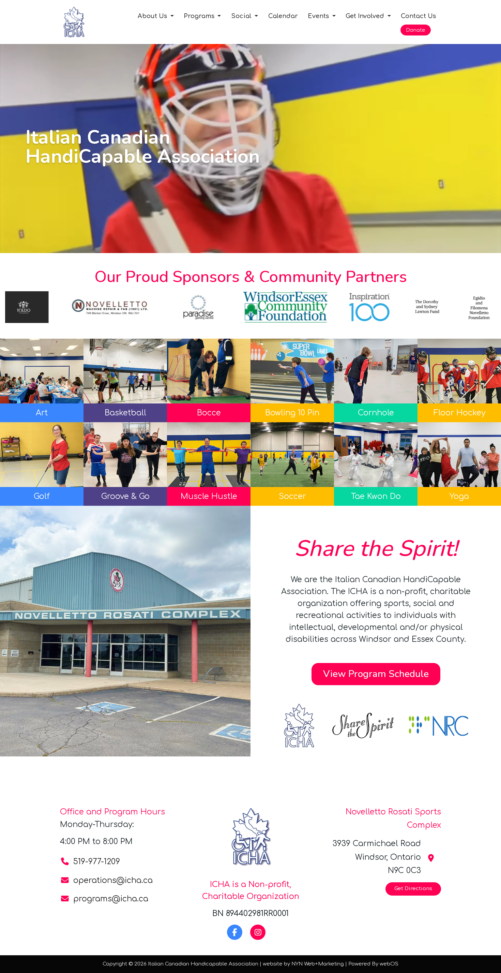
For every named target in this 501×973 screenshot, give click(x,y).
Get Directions (413, 888)
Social (242, 16)
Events (319, 16)
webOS (389, 964)
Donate (415, 30)
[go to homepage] (84, 22)
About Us (153, 16)
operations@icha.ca (113, 880)
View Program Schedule (376, 673)
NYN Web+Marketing (317, 964)
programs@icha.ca (110, 899)
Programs (200, 16)
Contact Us (418, 16)
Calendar (283, 16)
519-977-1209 (96, 861)
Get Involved (366, 16)
